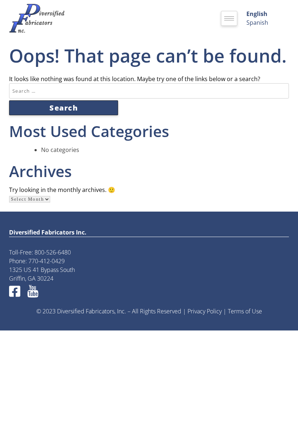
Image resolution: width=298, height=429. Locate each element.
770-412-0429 (46, 261)
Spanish (257, 23)
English (256, 14)
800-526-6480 (53, 252)
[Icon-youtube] (33, 291)
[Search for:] (149, 91)
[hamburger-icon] (229, 18)
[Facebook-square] (14, 291)
